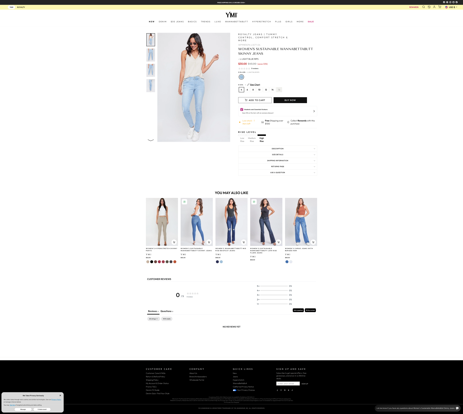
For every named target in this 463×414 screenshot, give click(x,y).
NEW (152, 21)
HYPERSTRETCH (261, 21)
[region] (231, 2)
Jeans (235, 376)
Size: (249, 84)
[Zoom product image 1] (150, 39)
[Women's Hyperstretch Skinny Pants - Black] (151, 261)
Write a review (310, 310)
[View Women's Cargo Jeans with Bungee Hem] (301, 222)
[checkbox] (166, 319)
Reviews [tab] (153, 311)
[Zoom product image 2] (150, 55)
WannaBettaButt (240, 383)
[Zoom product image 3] (150, 70)
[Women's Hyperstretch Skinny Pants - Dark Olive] (167, 261)
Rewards (414, 7)
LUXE (218, 21)
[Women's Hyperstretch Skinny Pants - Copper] (174, 261)
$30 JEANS (177, 21)
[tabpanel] (231, 335)
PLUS (278, 21)
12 (266, 89)
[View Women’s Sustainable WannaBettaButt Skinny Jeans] (197, 222)
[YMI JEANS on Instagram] (281, 390)
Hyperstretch (238, 380)
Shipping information (277, 160)
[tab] (167, 311)
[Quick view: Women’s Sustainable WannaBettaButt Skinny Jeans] (209, 242)
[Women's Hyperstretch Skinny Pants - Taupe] (147, 261)
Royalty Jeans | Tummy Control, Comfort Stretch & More (263, 37)
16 (279, 89)
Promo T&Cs (151, 386)
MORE (300, 21)
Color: (248, 72)
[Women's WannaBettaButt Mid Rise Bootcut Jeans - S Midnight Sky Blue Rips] (217, 261)
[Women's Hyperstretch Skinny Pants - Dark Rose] (159, 261)
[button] (274, 286)
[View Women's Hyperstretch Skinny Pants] (162, 222)
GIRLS (289, 21)
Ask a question (277, 172)
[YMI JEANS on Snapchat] (288, 390)
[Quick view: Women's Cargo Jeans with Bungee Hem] (313, 242)
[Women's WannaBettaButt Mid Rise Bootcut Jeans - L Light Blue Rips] (221, 261)
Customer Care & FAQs (155, 373)
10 (259, 89)
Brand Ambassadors (198, 376)
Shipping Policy (152, 380)
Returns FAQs (277, 166)
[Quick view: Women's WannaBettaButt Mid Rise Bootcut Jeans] (243, 242)
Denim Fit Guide (152, 390)
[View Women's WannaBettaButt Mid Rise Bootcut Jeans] (231, 222)
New (235, 373)
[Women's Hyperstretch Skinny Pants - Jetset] (171, 261)
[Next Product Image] (151, 140)
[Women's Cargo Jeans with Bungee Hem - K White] (290, 261)
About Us (193, 373)
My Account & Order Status (157, 383)
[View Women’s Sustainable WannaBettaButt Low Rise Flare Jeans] (266, 222)
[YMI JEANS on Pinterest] (285, 390)
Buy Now (290, 100)
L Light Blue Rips (241, 77)
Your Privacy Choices (246, 390)
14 (273, 89)
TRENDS (206, 21)
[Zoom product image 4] (150, 85)
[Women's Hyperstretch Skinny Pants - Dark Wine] (163, 261)
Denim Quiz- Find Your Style (157, 393)
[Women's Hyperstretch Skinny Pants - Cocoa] (155, 261)
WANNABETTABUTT (236, 21)
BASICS (192, 21)
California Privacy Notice (243, 386)
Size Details (277, 154)
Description (277, 149)
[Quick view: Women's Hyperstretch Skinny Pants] (174, 242)
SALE (311, 21)
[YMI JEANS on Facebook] (277, 390)
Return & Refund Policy (155, 376)
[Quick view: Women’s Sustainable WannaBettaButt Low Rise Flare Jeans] (278, 242)
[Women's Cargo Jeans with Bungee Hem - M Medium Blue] (287, 261)
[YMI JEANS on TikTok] (292, 390)
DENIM (163, 21)
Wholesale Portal (196, 380)
